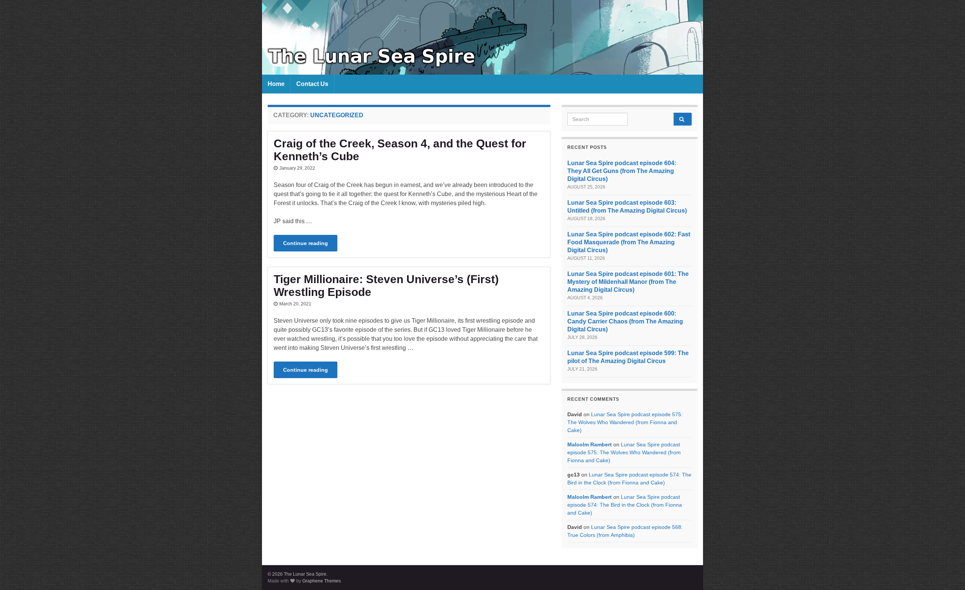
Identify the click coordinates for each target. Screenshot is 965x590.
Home (276, 84)
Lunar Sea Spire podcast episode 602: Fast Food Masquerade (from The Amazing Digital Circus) (628, 242)
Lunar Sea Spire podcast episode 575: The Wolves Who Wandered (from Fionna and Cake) (625, 422)
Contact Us (312, 84)
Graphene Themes (321, 581)
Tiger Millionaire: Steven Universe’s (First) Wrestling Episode (386, 285)
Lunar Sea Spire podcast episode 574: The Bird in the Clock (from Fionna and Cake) (624, 505)
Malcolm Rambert (589, 444)
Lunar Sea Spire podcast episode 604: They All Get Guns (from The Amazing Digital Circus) (621, 171)
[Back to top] (948, 573)
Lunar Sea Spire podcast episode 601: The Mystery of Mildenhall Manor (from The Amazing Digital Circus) (628, 282)
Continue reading (305, 243)
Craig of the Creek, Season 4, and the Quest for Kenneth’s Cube (400, 149)
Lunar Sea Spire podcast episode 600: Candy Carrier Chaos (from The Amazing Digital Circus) (625, 321)
